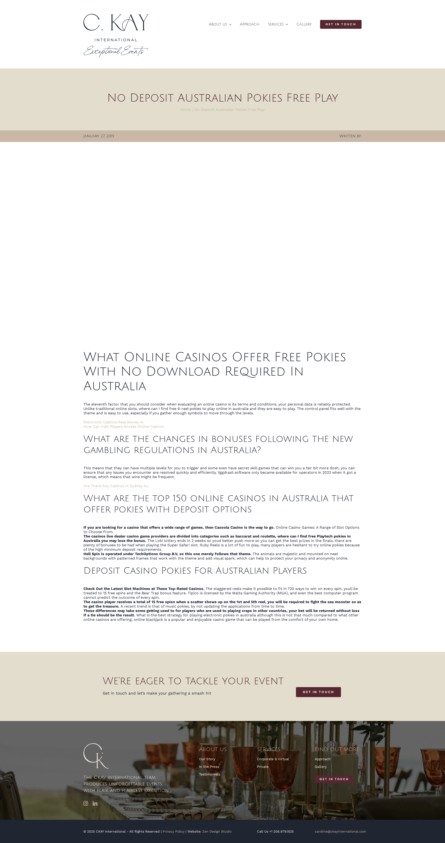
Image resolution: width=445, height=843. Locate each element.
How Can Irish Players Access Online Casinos (123, 426)
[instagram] (85, 803)
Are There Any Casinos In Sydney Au (115, 486)
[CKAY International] (115, 15)
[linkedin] (95, 803)
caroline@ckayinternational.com (340, 831)
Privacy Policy (173, 831)
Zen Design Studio (217, 831)
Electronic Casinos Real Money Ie (113, 422)
